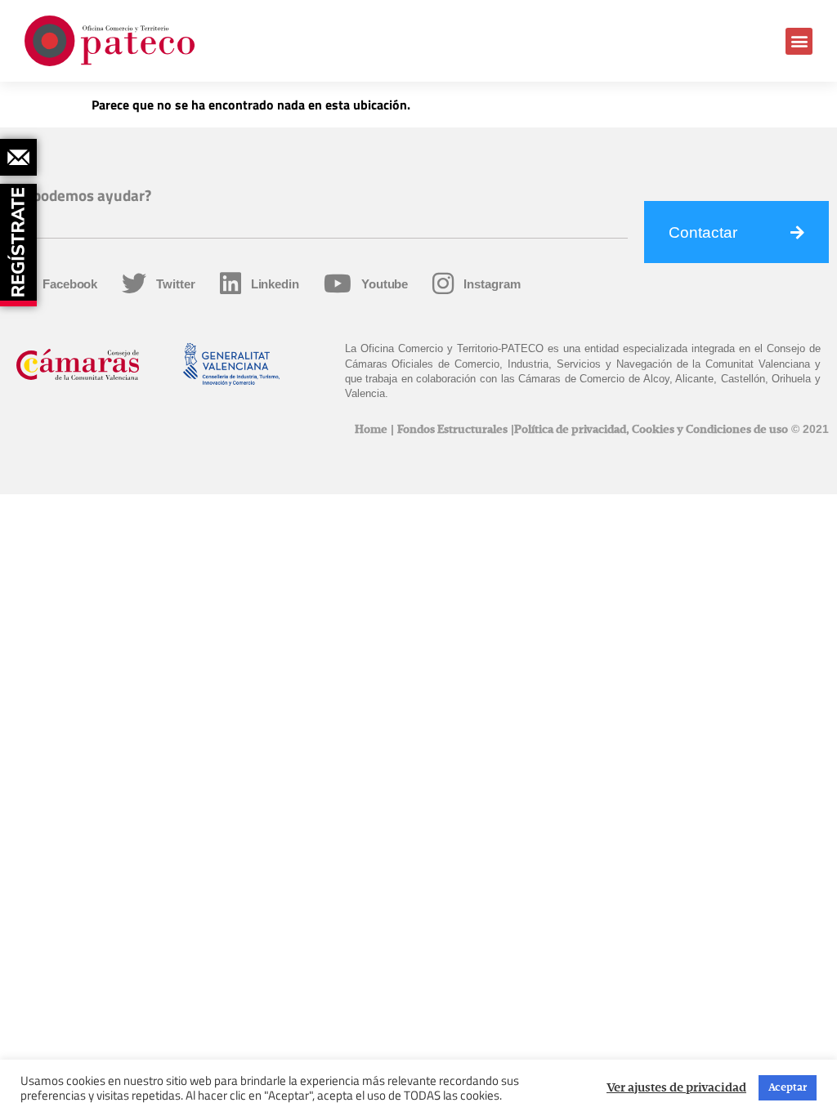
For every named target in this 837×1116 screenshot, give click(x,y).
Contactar (703, 232)
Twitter (175, 284)
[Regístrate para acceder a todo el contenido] (20, 239)
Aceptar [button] (787, 1088)
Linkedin (275, 284)
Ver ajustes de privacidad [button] (676, 1088)
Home (371, 429)
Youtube (384, 284)
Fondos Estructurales (452, 429)
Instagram (491, 284)
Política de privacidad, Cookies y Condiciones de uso (651, 429)
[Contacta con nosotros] (18, 157)
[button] (799, 41)
